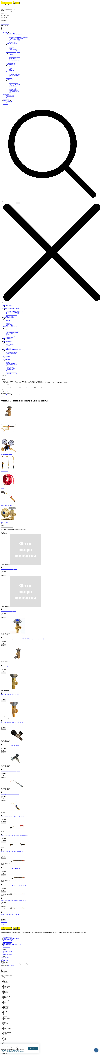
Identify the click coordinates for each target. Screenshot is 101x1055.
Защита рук (8, 348)
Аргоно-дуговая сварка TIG (12, 313)
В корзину (3, 575)
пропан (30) (40, 387)
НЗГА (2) (47, 382)
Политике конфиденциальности (8, 1050)
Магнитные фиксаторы (11, 352)
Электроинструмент (11, 368)
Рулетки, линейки (10, 367)
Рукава (7, 334)
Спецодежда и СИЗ (7, 341)
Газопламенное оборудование (10, 326)
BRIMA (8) (5, 381)
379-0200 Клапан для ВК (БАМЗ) (8, 611)
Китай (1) (41, 382)
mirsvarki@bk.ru (4, 960)
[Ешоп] (11, 4)
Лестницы (8, 365)
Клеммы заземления (10, 354)
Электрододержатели (11, 353)
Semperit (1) (40, 381)
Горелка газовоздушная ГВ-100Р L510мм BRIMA (12, 851)
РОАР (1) (59, 382)
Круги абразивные (7, 338)
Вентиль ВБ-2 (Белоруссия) (7, 666)
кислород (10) (32, 387)
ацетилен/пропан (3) (16, 387)
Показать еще (4, 922)
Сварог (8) (65, 382)
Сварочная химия (10, 324)
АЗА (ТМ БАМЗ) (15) (8, 382)
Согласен (32, 1048)
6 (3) (4, 391)
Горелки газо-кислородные (12, 331)
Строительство (6, 359)
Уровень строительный (11, 364)
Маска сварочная (10, 344)
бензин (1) (25, 387)
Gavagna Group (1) (14, 381)
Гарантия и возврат (7, 954)
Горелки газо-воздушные (12, 335)
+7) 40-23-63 (5, 959)
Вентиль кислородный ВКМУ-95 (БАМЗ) (10, 771)
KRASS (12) (33, 381)
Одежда (8, 345)
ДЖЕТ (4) (26, 382)
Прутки (8, 323)
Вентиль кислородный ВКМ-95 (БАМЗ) (10, 745)
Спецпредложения (7, 305)
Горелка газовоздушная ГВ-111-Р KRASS (10, 868)
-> (5, 924)
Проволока (8, 321)
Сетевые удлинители (11, 372)
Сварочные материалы (8, 317)
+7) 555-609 (5, 957)
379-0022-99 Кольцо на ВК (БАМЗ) (9, 569)
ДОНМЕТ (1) (34, 382)
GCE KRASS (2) (24, 381)
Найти (18, 202)
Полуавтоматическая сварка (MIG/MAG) (15, 311)
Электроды (8, 320)
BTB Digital (11, 965)
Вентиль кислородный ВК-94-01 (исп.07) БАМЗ (12, 722)
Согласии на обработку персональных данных (15, 1051)
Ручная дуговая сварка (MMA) (13, 312)
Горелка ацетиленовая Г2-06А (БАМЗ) (10, 794)
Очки (7, 346)
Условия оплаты (7, 952)
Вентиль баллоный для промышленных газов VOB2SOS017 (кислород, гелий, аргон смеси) (22, 638)
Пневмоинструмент (10, 370)
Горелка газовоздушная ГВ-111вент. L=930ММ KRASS (13, 885)
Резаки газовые (9, 333)
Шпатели (8, 362)
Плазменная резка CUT (11, 315)
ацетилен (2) (6, 387)
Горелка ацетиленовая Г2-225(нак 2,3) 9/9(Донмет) (12, 816)
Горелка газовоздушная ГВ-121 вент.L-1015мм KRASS (13, 900)
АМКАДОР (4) (18, 382)
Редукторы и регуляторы (12, 332)
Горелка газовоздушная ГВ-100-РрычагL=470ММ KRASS (14, 835)
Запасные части (9, 316)
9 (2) (8, 391)
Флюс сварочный (10, 325)
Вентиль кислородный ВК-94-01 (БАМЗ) (10, 694)
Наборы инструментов (11, 373)
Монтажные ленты (10, 363)
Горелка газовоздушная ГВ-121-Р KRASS (10, 914)
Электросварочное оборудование (11, 308)
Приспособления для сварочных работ (12, 349)
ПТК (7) (53, 382)
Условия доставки (7, 951)
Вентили (8, 329)
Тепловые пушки (10, 369)
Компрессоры (6, 356)
